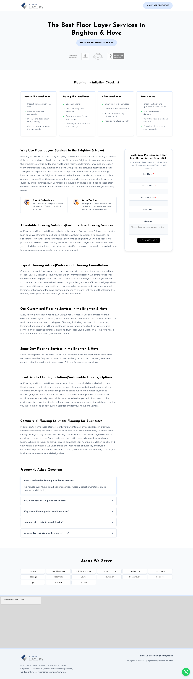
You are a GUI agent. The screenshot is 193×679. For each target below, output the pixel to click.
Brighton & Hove (83, 571)
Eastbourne (134, 571)
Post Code (148, 210)
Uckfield (83, 582)
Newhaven (109, 577)
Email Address (149, 186)
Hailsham (160, 571)
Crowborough (109, 571)
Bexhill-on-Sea (58, 571)
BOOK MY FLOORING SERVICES (96, 43)
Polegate (160, 577)
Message (148, 222)
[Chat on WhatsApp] (186, 672)
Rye (32, 582)
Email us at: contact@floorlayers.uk (156, 656)
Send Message (148, 241)
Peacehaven (134, 577)
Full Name (148, 174)
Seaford (58, 582)
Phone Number (148, 198)
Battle (33, 571)
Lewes (84, 577)
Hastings (33, 577)
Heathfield (58, 577)
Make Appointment (158, 5)
